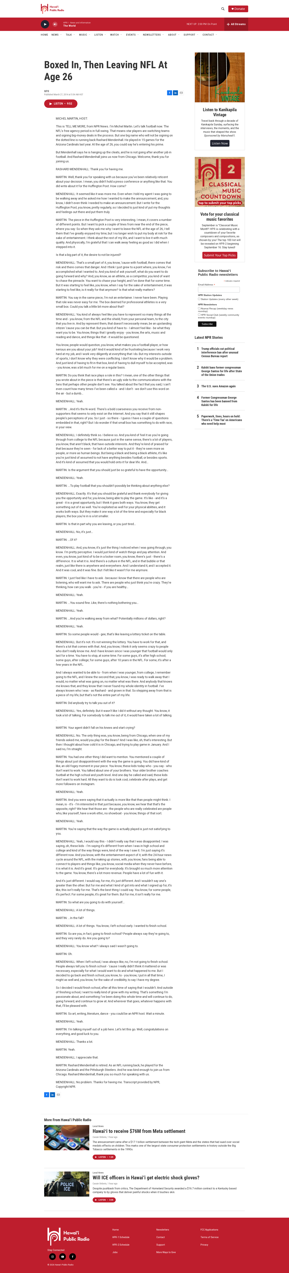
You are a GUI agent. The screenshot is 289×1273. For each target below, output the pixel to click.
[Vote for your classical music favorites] (220, 182)
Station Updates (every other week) (219, 299)
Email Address (206, 284)
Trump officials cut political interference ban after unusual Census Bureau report (219, 352)
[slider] (60, 24)
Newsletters (162, 1230)
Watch (114, 34)
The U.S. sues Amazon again (218, 386)
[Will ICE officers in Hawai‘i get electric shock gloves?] (66, 1184)
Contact (160, 1237)
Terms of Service (210, 1237)
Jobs (115, 1252)
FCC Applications (209, 1230)
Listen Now (220, 143)
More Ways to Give (166, 1252)
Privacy (204, 1245)
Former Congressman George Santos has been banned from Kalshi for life (219, 401)
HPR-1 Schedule (120, 1237)
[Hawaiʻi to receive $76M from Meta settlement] (66, 1137)
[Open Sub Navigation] (61, 34)
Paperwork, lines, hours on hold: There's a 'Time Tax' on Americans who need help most (221, 420)
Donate (239, 9)
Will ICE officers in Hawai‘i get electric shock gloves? (146, 1178)
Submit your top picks (220, 255)
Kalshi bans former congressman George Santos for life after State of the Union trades (221, 371)
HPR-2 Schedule (120, 1245)
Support (160, 1245)
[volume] (55, 24)
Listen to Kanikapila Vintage (220, 112)
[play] (45, 24)
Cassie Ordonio (100, 1137)
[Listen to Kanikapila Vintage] (220, 77)
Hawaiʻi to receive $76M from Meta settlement (139, 1131)
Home (44, 34)
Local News (98, 1126)
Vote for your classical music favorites (219, 217)
